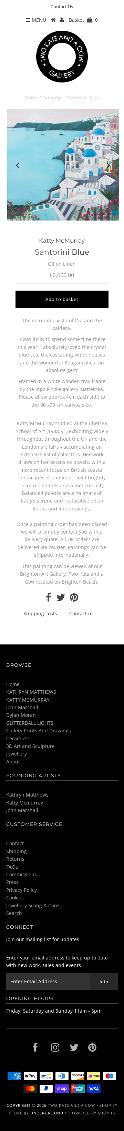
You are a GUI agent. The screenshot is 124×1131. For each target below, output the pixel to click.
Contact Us (62, 6)
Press (12, 882)
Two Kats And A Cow (71, 1105)
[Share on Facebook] (48, 599)
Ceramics (17, 738)
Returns (15, 859)
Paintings (52, 98)
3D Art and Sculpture (30, 746)
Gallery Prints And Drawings (38, 730)
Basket (83, 20)
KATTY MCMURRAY (28, 699)
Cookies (15, 897)
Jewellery (16, 753)
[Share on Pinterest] (74, 599)
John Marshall (22, 707)
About (13, 761)
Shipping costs (40, 613)
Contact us (81, 613)
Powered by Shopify (92, 1112)
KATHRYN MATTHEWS (31, 692)
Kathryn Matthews (27, 794)
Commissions (21, 874)
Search (14, 913)
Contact (15, 843)
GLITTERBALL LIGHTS (29, 723)
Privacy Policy (21, 890)
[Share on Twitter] (60, 599)
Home (31, 98)
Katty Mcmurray (24, 802)
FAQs (12, 867)
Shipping (16, 851)
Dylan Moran (21, 715)
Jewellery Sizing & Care (32, 905)
